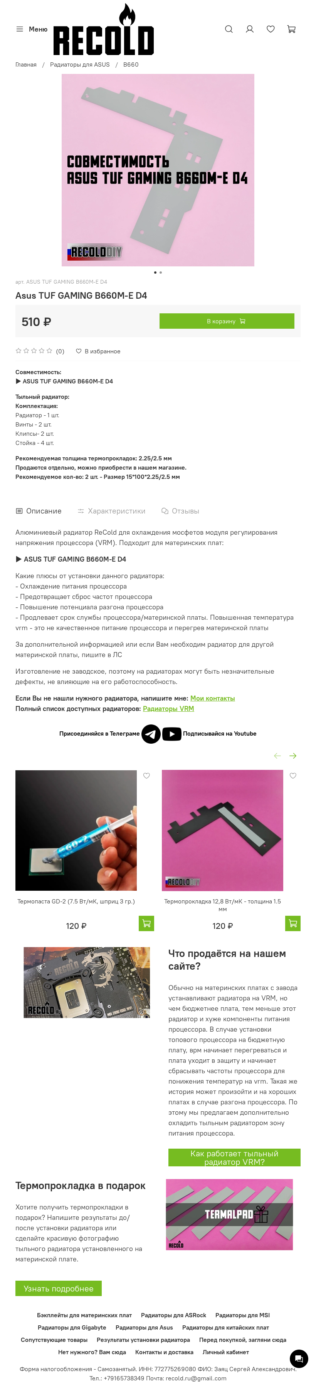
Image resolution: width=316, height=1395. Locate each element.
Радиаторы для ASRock (173, 1315)
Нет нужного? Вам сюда (92, 1352)
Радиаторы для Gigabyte (72, 1327)
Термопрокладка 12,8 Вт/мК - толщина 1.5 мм (222, 905)
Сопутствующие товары (54, 1339)
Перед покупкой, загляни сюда (242, 1339)
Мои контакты (212, 698)
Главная (26, 64)
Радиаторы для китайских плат (225, 1327)
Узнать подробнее (59, 1288)
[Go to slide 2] (161, 272)
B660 (131, 64)
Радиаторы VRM (168, 708)
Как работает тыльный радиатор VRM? (234, 1157)
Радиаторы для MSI (242, 1315)
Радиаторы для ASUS (80, 64)
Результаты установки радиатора (143, 1339)
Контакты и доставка (164, 1352)
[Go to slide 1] (155, 272)
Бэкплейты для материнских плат (84, 1315)
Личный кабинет (226, 1352)
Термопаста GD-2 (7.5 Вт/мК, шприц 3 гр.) (76, 901)
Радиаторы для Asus (144, 1327)
